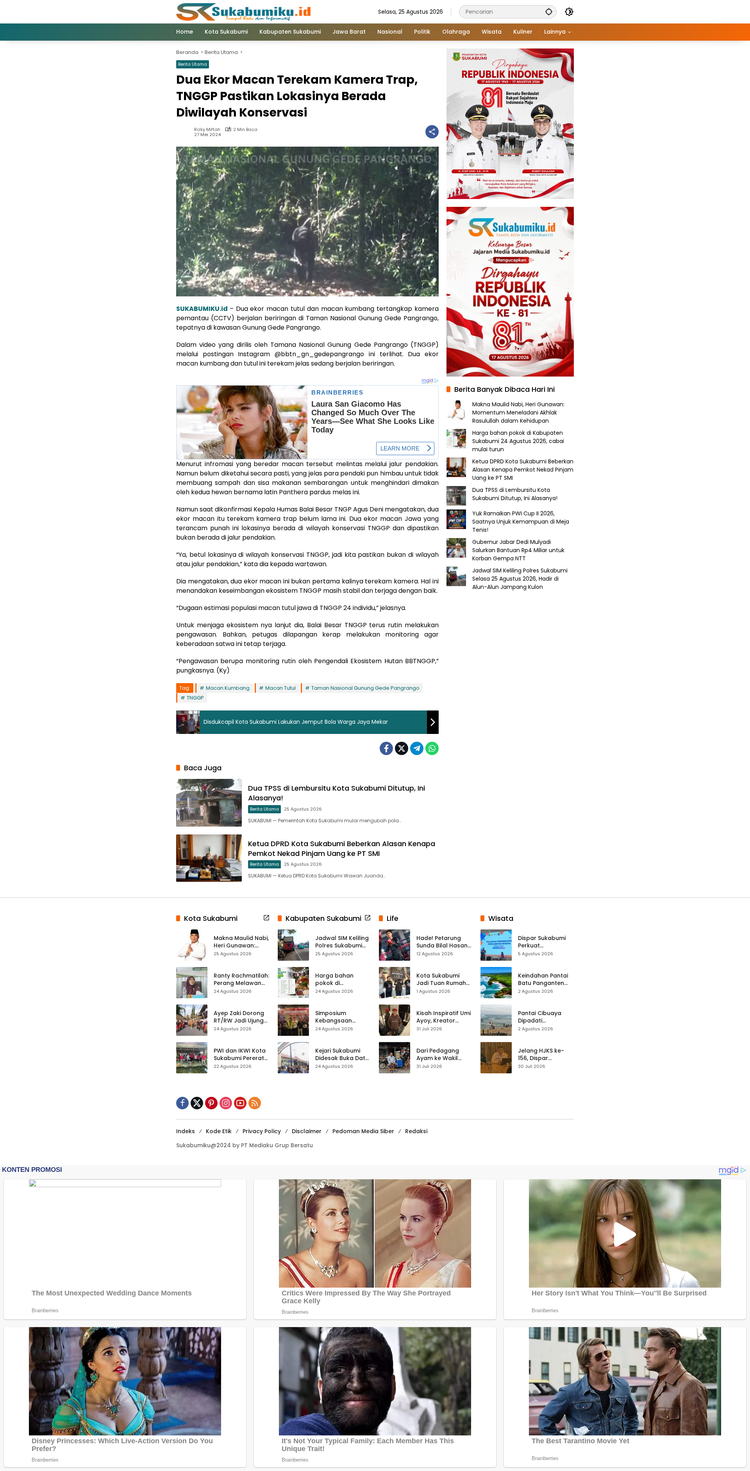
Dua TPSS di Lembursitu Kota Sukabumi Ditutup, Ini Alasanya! (514, 494)
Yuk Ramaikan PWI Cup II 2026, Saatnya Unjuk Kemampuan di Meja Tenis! (520, 521)
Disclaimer (306, 1131)
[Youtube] (240, 1103)
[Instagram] (226, 1103)
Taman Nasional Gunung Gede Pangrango (365, 688)
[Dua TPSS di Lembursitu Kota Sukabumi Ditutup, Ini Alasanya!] (209, 802)
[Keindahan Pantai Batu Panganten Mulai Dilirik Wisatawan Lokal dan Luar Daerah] (496, 982)
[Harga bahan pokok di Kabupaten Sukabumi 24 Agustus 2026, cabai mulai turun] (293, 982)
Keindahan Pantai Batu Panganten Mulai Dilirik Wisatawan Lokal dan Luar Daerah (543, 979)
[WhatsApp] (432, 748)
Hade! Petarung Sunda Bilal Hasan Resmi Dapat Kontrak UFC (442, 942)
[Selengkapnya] (266, 917)
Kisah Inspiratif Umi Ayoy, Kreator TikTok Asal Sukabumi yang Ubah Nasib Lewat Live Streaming (443, 1017)
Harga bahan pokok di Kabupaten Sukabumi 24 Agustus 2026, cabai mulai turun (518, 441)
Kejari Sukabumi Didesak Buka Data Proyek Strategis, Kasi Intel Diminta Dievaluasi (342, 1054)
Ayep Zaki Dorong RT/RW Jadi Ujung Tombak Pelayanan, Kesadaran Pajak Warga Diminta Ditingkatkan (239, 1017)
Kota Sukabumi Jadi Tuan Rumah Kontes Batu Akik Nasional (441, 979)
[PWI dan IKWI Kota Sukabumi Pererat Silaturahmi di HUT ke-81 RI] (191, 1057)
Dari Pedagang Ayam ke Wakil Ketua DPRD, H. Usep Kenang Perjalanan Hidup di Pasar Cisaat (443, 1054)
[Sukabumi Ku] (244, 11)
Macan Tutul (280, 688)
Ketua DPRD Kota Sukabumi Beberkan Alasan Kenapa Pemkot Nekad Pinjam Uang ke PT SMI (341, 848)
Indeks (185, 1131)
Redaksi (416, 1131)
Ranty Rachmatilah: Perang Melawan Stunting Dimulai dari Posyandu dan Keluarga (241, 979)
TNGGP (195, 697)
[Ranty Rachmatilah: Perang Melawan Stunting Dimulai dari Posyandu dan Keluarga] (191, 982)
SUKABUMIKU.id (202, 308)
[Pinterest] (211, 1103)
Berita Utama (192, 64)
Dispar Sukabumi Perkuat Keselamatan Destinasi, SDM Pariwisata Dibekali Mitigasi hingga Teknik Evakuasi (544, 942)
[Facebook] (386, 748)
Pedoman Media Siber (363, 1131)
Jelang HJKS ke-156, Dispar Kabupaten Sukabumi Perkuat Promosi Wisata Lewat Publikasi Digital (543, 1054)
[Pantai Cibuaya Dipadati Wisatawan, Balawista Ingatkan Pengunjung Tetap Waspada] (496, 1020)
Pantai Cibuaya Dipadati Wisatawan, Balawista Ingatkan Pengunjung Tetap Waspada (545, 1017)
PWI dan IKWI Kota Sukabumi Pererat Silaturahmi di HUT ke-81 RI (240, 1054)
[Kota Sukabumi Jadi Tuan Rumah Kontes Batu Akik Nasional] (394, 982)
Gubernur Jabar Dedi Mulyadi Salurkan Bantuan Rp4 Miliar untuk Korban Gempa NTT (518, 550)
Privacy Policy (262, 1131)
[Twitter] (401, 748)
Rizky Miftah (207, 129)
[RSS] (254, 1103)
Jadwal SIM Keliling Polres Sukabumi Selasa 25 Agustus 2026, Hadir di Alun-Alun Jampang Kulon (520, 579)
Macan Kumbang (228, 688)
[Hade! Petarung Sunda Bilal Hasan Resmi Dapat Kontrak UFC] (394, 945)
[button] (549, 11)
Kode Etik (219, 1131)
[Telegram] (416, 748)
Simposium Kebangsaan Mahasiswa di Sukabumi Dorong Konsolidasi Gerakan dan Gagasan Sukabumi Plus (340, 1017)
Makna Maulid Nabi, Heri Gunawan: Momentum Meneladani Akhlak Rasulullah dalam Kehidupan (518, 412)
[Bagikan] (432, 131)
